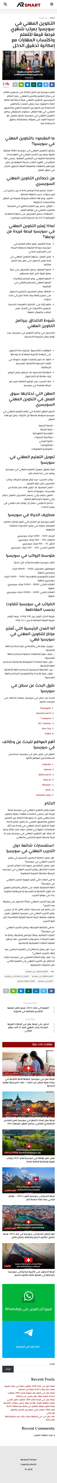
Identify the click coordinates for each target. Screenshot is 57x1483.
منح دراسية (43, 18)
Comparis (46, 718)
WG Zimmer (44, 724)
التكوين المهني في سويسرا (37, 971)
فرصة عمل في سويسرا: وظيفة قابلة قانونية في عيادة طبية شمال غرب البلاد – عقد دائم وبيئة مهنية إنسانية (29, 1082)
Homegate (45, 708)
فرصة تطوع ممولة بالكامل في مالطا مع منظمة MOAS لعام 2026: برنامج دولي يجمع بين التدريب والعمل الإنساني (30, 1410)
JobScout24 (45, 775)
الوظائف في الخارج (11, 1073)
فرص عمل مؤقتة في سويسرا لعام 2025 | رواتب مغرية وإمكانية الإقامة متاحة (31, 1160)
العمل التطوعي (10, 1190)
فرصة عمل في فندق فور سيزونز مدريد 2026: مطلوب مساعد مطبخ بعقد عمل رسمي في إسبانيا (31, 1394)
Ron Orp (46, 729)
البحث (52, 1364)
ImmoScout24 (43, 713)
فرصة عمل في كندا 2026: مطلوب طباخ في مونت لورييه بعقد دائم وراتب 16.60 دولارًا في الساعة (29, 1388)
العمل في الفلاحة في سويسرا (17, 976)
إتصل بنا (28, 1469)
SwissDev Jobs (43, 795)
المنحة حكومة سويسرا (26, 981)
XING (48, 790)
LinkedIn (46, 764)
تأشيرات (7, 1266)
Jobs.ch (47, 780)
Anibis (48, 734)
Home (52, 18)
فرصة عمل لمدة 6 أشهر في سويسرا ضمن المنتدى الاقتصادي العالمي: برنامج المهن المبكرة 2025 (29, 1122)
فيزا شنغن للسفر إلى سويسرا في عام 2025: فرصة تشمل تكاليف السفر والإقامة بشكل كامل (29, 1235)
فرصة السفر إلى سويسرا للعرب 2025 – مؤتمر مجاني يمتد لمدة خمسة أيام (32, 1198)
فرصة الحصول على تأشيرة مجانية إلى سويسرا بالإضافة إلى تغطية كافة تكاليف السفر (31, 1273)
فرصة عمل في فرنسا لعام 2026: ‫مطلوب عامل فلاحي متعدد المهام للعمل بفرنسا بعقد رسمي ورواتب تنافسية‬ (29, 1401)
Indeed (47, 770)
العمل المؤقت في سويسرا (42, 976)
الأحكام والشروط (28, 1464)
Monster (46, 785)
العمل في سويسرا (45, 981)
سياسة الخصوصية (29, 1459)
